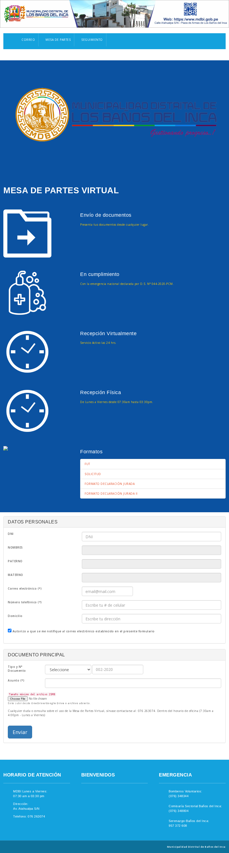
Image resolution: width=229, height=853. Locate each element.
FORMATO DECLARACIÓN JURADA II (111, 493)
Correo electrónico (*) (25, 588)
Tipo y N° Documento (17, 669)
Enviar (20, 732)
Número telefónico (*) (25, 602)
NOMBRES (15, 547)
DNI (11, 534)
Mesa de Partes (58, 40)
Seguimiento (91, 40)
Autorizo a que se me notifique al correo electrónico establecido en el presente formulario (84, 631)
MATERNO (15, 575)
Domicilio (15, 616)
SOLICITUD (93, 474)
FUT (87, 464)
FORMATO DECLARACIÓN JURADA (110, 484)
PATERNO (15, 561)
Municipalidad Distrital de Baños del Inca (196, 847)
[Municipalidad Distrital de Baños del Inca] (114, 115)
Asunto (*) (16, 680)
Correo (28, 40)
